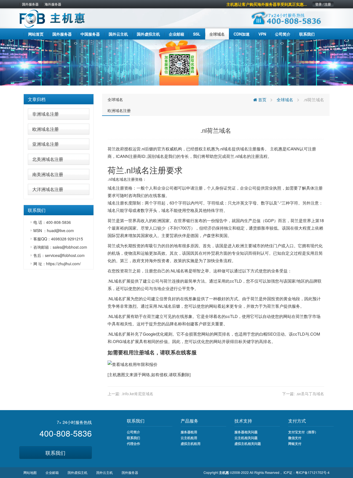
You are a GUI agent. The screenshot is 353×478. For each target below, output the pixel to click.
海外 (153, 260)
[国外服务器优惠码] (176, 62)
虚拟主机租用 (190, 443)
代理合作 (133, 443)
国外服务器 (30, 4)
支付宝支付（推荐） (303, 431)
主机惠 (115, 374)
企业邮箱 (52, 472)
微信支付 (294, 437)
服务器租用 (189, 431)
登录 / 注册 (323, 4)
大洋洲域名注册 (47, 189)
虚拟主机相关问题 (247, 443)
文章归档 (37, 99)
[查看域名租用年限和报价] (132, 364)
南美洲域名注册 (47, 174)
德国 (194, 235)
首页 (261, 99)
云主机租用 (189, 437)
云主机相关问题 (246, 437)
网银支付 (294, 443)
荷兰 (112, 149)
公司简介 (133, 431)
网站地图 (30, 472)
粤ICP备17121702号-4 (313, 472)
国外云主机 (104, 472)
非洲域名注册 (45, 114)
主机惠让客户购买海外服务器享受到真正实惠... (266, 4)
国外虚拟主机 (77, 472)
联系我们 (55, 452)
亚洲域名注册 (45, 144)
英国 (223, 235)
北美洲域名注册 (47, 159)
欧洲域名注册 (45, 129)
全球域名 (115, 99)
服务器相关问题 (246, 431)
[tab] (58, 99)
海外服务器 (53, 4)
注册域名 (144, 352)
